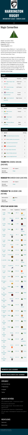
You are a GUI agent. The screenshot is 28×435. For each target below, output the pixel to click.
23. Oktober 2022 (4, 328)
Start (12, 209)
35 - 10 (17, 265)
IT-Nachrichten (4, 386)
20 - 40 (17, 345)
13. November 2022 (4, 346)
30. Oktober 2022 (4, 334)
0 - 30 (17, 244)
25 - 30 (17, 254)
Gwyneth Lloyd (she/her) (12, 142)
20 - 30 (17, 276)
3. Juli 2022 (3, 260)
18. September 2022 (3, 300)
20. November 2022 (4, 353)
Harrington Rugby (14, 13)
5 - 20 (17, 223)
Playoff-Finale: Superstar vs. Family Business (13, 409)
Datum (4, 209)
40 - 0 (17, 212)
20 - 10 (17, 333)
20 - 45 (17, 326)
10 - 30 (17, 240)
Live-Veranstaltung (5, 384)
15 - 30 (17, 281)
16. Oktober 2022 (4, 322)
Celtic (24, 250)
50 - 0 (17, 260)
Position (19, 78)
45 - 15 (17, 315)
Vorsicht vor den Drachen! (9, 403)
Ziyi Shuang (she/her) (11, 146)
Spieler (5, 78)
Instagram (3, 389)
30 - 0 (17, 234)
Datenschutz (4, 425)
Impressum (3, 422)
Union (9, 276)
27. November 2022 (4, 359)
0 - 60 (17, 286)
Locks (24, 240)
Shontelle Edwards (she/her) (12, 135)
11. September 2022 (3, 294)
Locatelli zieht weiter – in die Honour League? (13, 401)
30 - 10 (17, 298)
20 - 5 (17, 229)
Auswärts (23, 209)
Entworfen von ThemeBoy (6, 430)
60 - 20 (17, 218)
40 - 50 (17, 351)
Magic (14, 171)
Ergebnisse (17, 209)
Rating (25, 78)
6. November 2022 (4, 340)
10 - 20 (17, 304)
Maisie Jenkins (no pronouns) (12, 139)
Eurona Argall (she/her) (11, 156)
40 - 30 (17, 339)
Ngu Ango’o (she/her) (11, 149)
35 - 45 (17, 320)
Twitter (3, 392)
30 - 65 (17, 271)
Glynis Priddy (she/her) (11, 153)
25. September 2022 (3, 306)
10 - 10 (17, 250)
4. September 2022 (3, 288)
